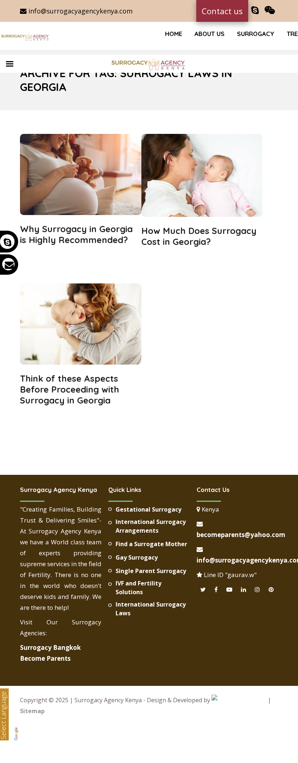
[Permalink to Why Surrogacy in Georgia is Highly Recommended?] (80, 212)
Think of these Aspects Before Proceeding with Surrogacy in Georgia (69, 389)
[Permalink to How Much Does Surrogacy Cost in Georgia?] (202, 214)
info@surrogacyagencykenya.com (80, 11)
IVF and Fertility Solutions (138, 587)
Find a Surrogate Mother (151, 544)
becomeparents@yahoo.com (241, 534)
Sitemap (32, 711)
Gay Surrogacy (137, 557)
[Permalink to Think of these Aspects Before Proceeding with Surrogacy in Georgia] (80, 362)
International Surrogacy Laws (151, 608)
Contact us (222, 10)
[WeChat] (269, 10)
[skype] (255, 10)
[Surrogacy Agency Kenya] (25, 37)
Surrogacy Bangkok (50, 647)
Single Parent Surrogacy (151, 571)
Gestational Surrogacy (148, 509)
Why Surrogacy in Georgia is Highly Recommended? (76, 234)
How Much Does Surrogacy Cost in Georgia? (199, 236)
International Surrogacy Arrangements (151, 526)
